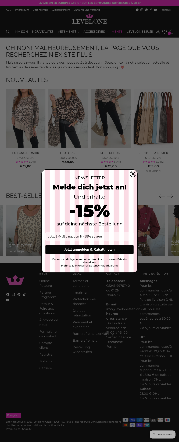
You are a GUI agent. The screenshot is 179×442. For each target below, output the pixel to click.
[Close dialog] (133, 174)
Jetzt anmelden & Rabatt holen (90, 249)
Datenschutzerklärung (103, 265)
